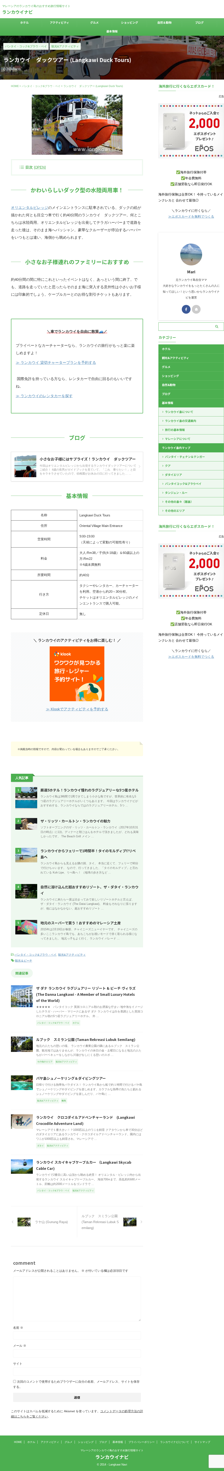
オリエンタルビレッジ (29, 208)
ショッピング (129, 22)
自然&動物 (168, 385)
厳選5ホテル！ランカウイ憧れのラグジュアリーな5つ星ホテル (89, 790)
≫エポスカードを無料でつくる (191, 216)
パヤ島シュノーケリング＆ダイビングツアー (71, 1078)
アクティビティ (59, 22)
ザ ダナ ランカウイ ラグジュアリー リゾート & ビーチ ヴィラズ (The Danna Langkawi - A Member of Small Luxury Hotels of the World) (86, 994)
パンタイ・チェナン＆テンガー (185, 457)
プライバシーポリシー (141, 1442)
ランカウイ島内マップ (176, 448)
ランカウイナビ (17, 12)
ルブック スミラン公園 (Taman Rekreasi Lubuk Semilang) (85, 1039)
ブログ (199, 22)
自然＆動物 (164, 22)
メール (19, 1345)
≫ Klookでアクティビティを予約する (77, 709)
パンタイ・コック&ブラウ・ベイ (35, 954)
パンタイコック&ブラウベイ (183, 484)
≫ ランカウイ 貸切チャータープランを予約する (56, 363)
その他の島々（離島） (179, 502)
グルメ (94, 22)
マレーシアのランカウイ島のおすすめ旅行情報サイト (112, 1450)
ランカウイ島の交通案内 (180, 421)
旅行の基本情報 (175, 430)
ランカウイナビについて (174, 1442)
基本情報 (112, 31)
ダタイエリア (173, 475)
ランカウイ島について (179, 412)
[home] (196, 309)
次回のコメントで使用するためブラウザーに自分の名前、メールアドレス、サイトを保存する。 (76, 1384)
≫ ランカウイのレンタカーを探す (44, 396)
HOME (18, 1442)
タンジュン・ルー (176, 493)
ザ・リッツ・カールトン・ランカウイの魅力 (75, 821)
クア (168, 466)
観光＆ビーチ (23, 960)
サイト (17, 1363)
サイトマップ (202, 1442)
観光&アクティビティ (72, 954)
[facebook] (186, 309)
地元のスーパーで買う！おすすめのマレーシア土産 (80, 922)
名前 (18, 1327)
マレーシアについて (178, 439)
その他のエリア (175, 511)
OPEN (40, 167)
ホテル (24, 22)
